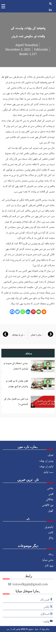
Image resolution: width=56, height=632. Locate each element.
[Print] (44, 311)
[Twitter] (17, 311)
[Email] (38, 311)
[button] (50, 3)
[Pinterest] (33, 311)
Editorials (41, 49)
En (50, 9)
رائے (28, 518)
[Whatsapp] (22, 311)
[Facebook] (12, 311)
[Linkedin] (28, 311)
